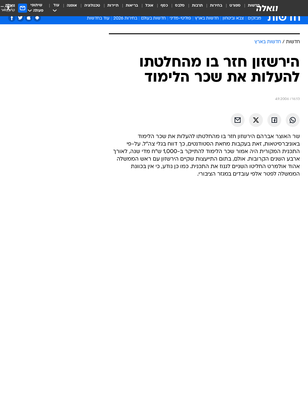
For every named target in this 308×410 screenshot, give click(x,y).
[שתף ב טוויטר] (256, 120)
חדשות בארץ (207, 18)
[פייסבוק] (12, 18)
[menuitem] (231, 8)
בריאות (132, 6)
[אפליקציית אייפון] (28, 18)
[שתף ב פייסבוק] (274, 120)
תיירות (113, 6)
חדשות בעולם (153, 18)
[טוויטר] (20, 18)
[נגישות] (8, 8)
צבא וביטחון (233, 18)
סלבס (180, 6)
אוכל (149, 6)
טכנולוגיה (92, 6)
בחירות (216, 6)
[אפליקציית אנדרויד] (37, 18)
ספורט (235, 6)
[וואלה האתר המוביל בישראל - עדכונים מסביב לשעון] (267, 8)
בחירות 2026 (125, 18)
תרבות (197, 6)
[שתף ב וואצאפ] (293, 120)
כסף (164, 6)
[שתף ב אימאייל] (238, 120)
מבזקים (254, 18)
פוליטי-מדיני (180, 18)
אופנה (72, 6)
